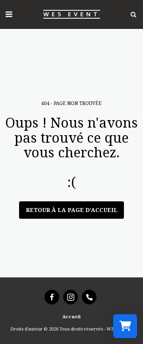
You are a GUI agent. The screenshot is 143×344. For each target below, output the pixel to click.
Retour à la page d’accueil (72, 210)
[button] (8, 14)
